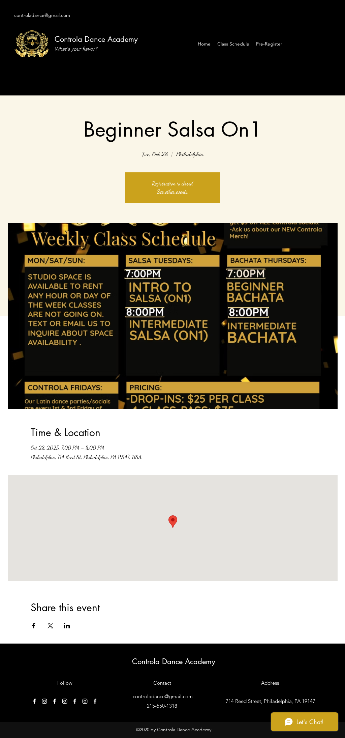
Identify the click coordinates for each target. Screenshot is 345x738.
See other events (172, 191)
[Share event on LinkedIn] (67, 625)
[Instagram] (44, 701)
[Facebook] (34, 701)
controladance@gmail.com (42, 15)
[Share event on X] (50, 625)
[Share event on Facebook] (34, 625)
